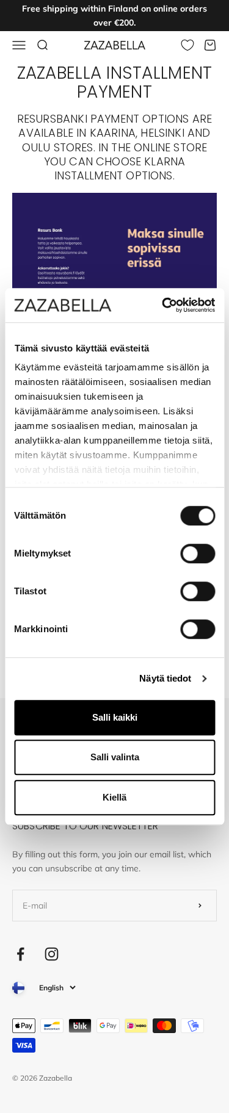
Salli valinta (114, 757)
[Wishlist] (187, 45)
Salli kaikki (114, 717)
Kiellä (114, 797)
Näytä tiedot (165, 678)
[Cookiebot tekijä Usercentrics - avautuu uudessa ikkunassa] (163, 305)
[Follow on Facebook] (20, 954)
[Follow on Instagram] (51, 954)
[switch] (197, 553)
